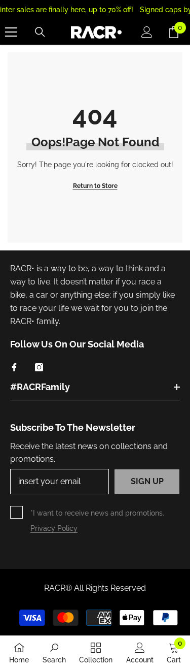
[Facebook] (14, 367)
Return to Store (95, 185)
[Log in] (147, 32)
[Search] (40, 32)
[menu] (11, 32)
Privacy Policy (54, 528)
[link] (54, 652)
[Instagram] (39, 367)
